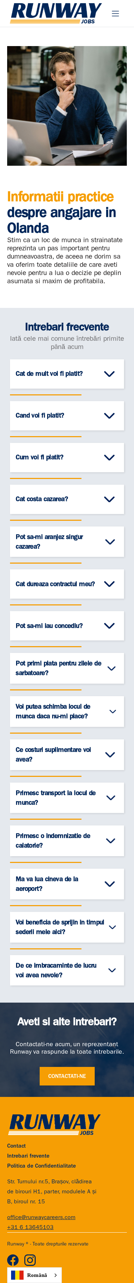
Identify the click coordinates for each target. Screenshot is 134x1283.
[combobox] (34, 1275)
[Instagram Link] (30, 1260)
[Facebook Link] (13, 1260)
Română (37, 1275)
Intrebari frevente (28, 1156)
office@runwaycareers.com (41, 1217)
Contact (16, 1146)
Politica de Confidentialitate (41, 1166)
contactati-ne (67, 1076)
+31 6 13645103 (30, 1227)
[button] (115, 13)
